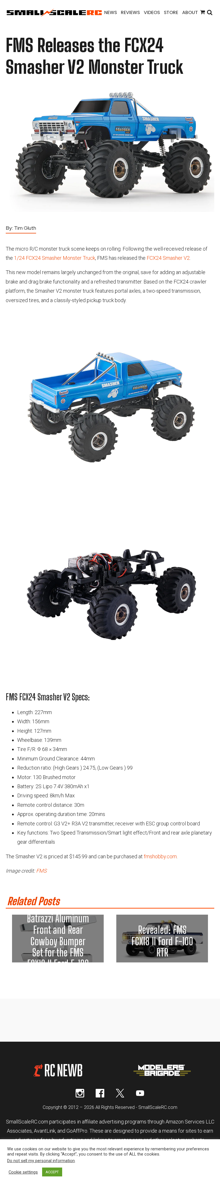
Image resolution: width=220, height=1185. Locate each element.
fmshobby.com (160, 856)
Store (171, 12)
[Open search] (209, 13)
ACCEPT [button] (52, 1172)
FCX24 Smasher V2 (168, 258)
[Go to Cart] (202, 12)
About (190, 12)
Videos (152, 12)
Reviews (130, 12)
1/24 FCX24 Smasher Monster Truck (54, 258)
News (110, 12)
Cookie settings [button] (23, 1172)
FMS (41, 871)
